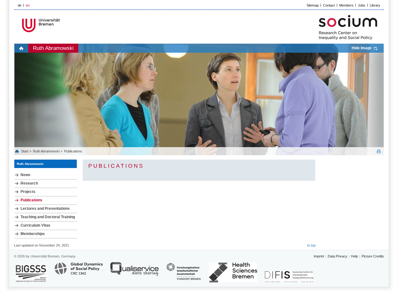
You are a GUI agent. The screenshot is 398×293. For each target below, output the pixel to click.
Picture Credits (373, 256)
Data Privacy (337, 256)
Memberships (33, 234)
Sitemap (313, 5)
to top (311, 245)
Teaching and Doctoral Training (48, 217)
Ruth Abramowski (53, 48)
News (25, 175)
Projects (28, 192)
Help (354, 256)
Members (346, 5)
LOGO (62, 25)
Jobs (361, 5)
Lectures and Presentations (45, 208)
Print (379, 151)
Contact (329, 5)
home (21, 48)
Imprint (319, 256)
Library (375, 5)
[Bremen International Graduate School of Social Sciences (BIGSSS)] (31, 273)
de (19, 5)
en (28, 5)
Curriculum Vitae (35, 225)
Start (25, 151)
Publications (73, 151)
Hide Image (362, 48)
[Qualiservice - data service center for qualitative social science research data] (134, 272)
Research (29, 183)
